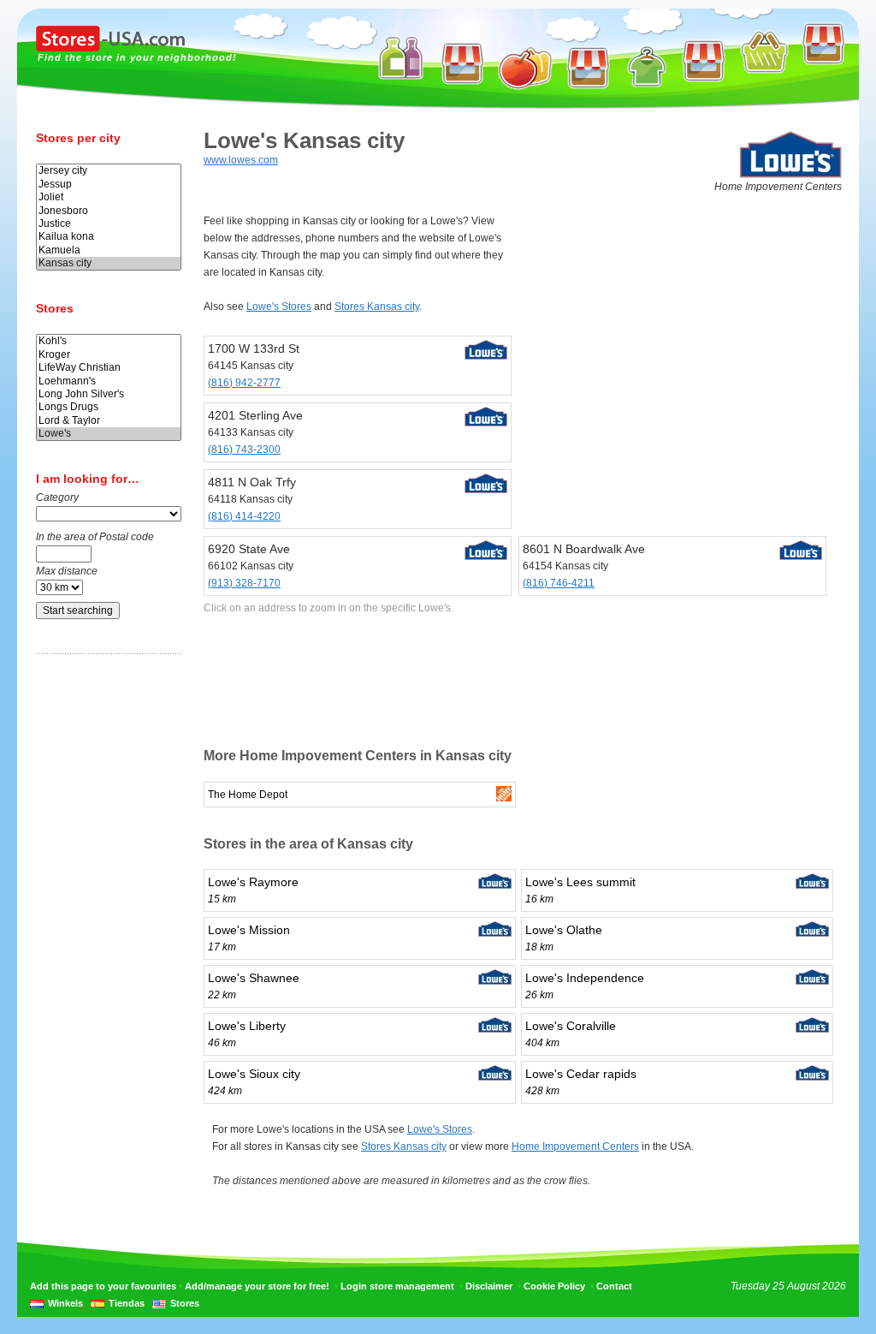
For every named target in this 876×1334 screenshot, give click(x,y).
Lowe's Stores (278, 307)
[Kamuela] (109, 250)
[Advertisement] (104, 936)
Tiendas (127, 1303)
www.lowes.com (241, 160)
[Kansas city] (109, 263)
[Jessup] (109, 184)
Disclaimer (488, 1286)
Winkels (65, 1303)
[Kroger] (109, 354)
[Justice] (109, 223)
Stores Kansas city (376, 307)
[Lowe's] (109, 433)
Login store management (397, 1286)
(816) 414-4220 (244, 516)
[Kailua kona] (109, 236)
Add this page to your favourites (103, 1286)
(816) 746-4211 (559, 583)
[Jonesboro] (109, 211)
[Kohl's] (109, 341)
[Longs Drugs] (109, 407)
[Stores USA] (110, 48)
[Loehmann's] (109, 381)
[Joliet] (109, 197)
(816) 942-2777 (244, 383)
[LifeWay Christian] (109, 367)
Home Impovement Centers (575, 1146)
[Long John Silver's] (109, 394)
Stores (184, 1303)
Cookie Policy (554, 1286)
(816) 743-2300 (244, 450)
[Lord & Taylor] (109, 420)
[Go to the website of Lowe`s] (790, 175)
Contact (614, 1286)
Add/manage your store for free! (257, 1286)
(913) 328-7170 (244, 583)
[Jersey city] (109, 170)
